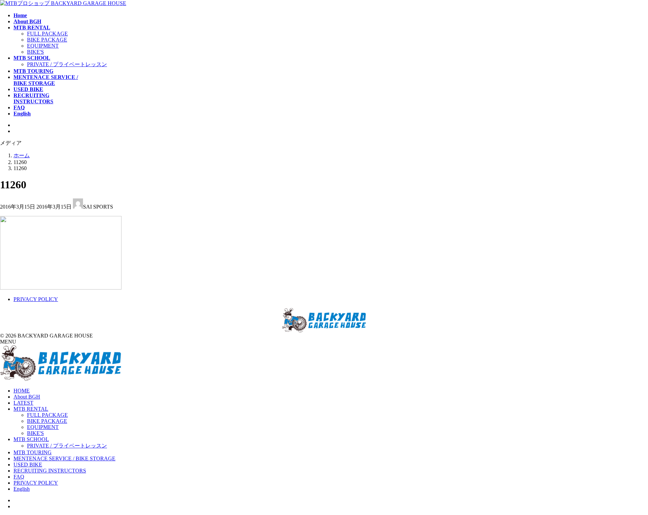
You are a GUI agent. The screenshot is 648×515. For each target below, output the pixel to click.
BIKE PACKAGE (47, 40)
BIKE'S (35, 52)
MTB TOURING (33, 452)
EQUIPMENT (43, 46)
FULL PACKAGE (47, 33)
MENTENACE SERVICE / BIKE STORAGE (64, 458)
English (22, 489)
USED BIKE (28, 464)
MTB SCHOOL (31, 439)
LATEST (23, 403)
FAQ (19, 477)
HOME (22, 391)
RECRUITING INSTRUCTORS (50, 470)
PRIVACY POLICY (36, 299)
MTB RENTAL (31, 409)
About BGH (27, 397)
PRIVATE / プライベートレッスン (67, 64)
